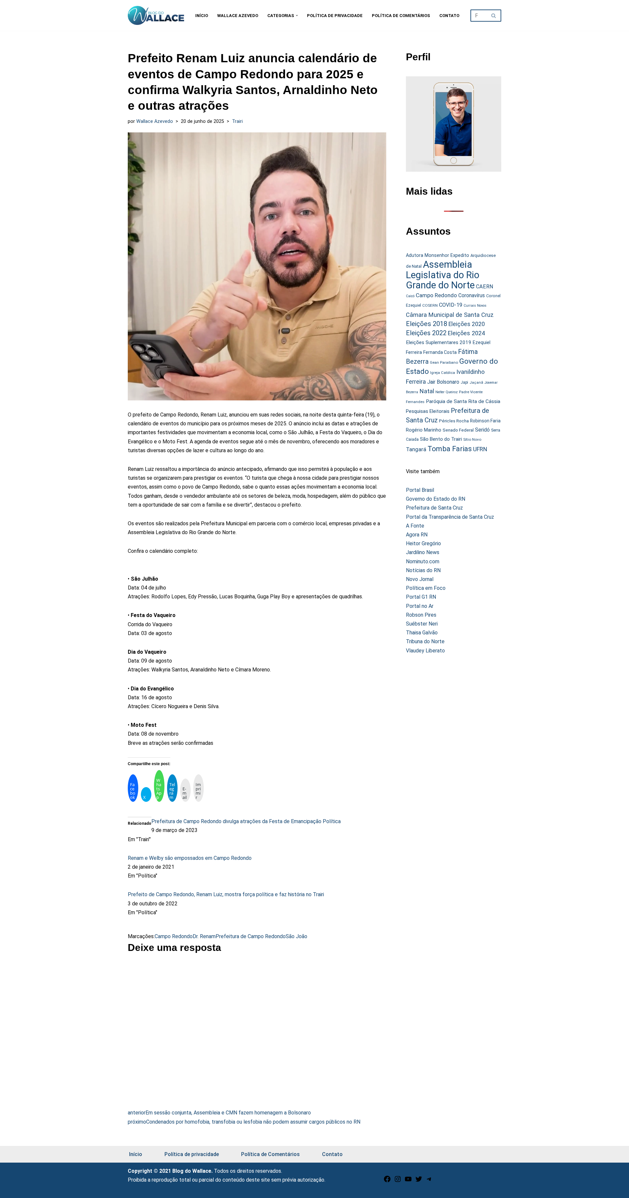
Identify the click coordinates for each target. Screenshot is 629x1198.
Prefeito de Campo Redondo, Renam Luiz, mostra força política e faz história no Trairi (226, 894)
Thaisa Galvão (422, 632)
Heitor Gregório (423, 543)
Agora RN (417, 534)
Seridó (482, 430)
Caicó (410, 296)
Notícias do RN (423, 570)
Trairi (237, 121)
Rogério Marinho (423, 430)
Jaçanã (476, 382)
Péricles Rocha (454, 420)
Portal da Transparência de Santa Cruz (450, 517)
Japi (464, 382)
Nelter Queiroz (446, 392)
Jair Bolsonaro (443, 382)
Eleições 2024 (466, 333)
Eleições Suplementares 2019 (438, 342)
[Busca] (493, 16)
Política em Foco (426, 588)
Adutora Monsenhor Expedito (437, 255)
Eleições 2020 (466, 324)
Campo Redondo (174, 936)
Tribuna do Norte (425, 641)
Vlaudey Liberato (425, 650)
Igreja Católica (442, 372)
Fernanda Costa (440, 352)
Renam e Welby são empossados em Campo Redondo (190, 858)
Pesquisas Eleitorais (427, 411)
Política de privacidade (335, 15)
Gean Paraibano (444, 362)
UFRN (480, 449)
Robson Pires (421, 615)
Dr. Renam (204, 936)
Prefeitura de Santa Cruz (434, 508)
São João (296, 936)
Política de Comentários (401, 15)
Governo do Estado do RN (435, 499)
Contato (449, 15)
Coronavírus (471, 296)
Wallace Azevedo (237, 15)
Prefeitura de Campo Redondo (251, 936)
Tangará (416, 449)
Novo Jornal (419, 579)
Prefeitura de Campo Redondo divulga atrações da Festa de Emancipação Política (246, 821)
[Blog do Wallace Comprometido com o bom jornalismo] (156, 15)
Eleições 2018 (426, 324)
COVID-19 (450, 305)
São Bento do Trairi (441, 439)
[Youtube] (408, 1181)
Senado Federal (458, 430)
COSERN (430, 305)
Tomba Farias (450, 449)
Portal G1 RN (421, 597)
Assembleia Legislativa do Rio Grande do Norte (442, 275)
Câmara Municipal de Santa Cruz (450, 314)
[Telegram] (429, 1181)
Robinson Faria (485, 420)
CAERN (484, 286)
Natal (426, 391)
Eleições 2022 (426, 333)
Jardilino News (422, 552)
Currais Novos (475, 305)
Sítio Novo (472, 439)
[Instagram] (398, 1181)
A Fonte (415, 526)
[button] (297, 15)
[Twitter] (419, 1181)
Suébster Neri (422, 624)
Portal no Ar (419, 606)
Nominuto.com (422, 561)
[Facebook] (387, 1181)
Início (201, 15)
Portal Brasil (420, 490)
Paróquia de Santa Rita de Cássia (463, 401)
